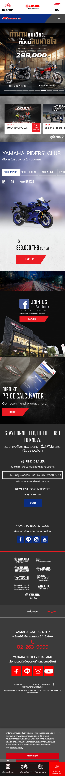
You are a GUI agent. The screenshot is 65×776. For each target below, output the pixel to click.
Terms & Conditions (41, 684)
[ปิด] (60, 733)
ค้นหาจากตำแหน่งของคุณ (36, 481)
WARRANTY (19, 684)
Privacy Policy (16, 747)
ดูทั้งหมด (56, 137)
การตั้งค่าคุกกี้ (32, 755)
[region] (32, 752)
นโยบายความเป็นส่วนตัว (32, 686)
